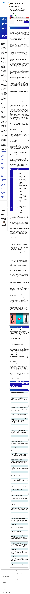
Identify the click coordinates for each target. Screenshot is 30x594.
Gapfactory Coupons (2, 159)
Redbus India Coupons (3, 156)
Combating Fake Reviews (5, 581)
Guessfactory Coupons (3, 176)
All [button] (10, 15)
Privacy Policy (3, 589)
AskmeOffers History (5, 570)
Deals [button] (18, 15)
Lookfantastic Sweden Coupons (3, 188)
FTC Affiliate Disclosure (18, 573)
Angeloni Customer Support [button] (3, 31)
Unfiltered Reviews (18, 581)
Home (4, 2)
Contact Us (3, 573)
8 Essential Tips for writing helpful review (20, 584)
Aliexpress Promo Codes (3, 152)
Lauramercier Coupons (3, 173)
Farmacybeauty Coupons (3, 185)
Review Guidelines (17, 579)
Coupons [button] (14, 15)
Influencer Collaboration (5, 576)
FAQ (15, 572)
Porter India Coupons (2, 197)
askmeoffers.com (7, 0)
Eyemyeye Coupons (2, 182)
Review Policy (4, 579)
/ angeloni (7, 2)
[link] (1, 214)
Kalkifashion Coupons (3, 163)
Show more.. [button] (10, 14)
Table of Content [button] (4, 19)
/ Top (5, 2)
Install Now (27, 17)
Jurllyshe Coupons (2, 170)
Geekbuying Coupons (3, 193)
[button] (1, 1)
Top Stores (2, 205)
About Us (3, 572)
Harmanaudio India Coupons (3, 180)
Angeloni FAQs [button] (4, 28)
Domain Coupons (3, 160)
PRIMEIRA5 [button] (25, 22)
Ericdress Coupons (2, 165)
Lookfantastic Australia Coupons (3, 190)
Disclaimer (16, 570)
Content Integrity (4, 582)
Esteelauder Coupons (3, 168)
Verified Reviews (17, 582)
